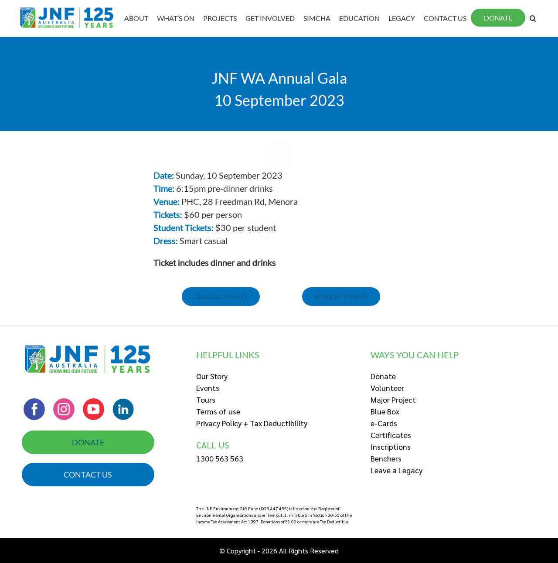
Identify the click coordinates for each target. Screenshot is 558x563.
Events (207, 388)
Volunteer (387, 388)
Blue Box (385, 411)
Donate (383, 376)
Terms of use (218, 411)
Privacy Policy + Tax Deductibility (251, 423)
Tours (205, 399)
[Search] (533, 18)
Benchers (386, 458)
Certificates (391, 435)
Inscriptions (391, 446)
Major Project (393, 399)
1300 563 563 (219, 458)
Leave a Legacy (396, 470)
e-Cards (384, 423)
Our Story (212, 376)
